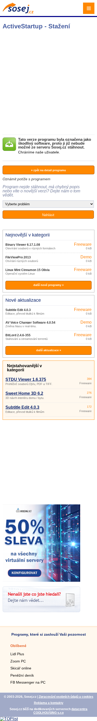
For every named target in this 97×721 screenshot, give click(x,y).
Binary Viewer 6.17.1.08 (22, 245)
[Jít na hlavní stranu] (18, 12)
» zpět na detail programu (48, 170)
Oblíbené (18, 646)
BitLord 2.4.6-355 (18, 335)
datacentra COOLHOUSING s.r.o (60, 711)
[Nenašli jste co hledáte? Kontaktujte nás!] (41, 611)
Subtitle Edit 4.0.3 (18, 310)
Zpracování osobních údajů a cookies (66, 697)
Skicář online (20, 668)
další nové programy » (48, 284)
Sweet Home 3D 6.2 (24, 393)
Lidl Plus (17, 654)
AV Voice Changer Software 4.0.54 (30, 322)
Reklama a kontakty (48, 703)
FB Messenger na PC (28, 682)
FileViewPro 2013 (18, 257)
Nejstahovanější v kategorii (24, 368)
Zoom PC (18, 661)
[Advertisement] (48, 82)
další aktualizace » (48, 350)
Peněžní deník (22, 675)
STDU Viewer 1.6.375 (25, 379)
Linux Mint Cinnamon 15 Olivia (27, 270)
